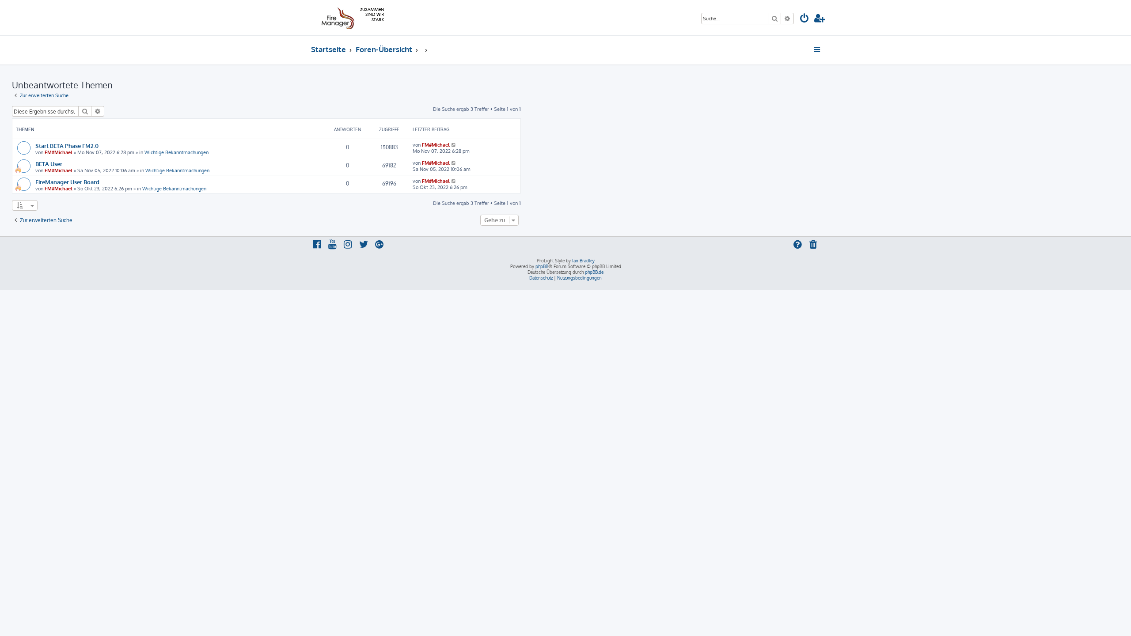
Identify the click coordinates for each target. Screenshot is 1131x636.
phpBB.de (594, 272)
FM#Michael (58, 152)
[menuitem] (804, 19)
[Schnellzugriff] (817, 49)
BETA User (48, 163)
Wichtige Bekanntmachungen (176, 152)
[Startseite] (351, 17)
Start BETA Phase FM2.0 (67, 145)
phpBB (541, 266)
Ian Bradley (583, 260)
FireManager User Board (67, 182)
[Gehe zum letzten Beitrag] (454, 145)
